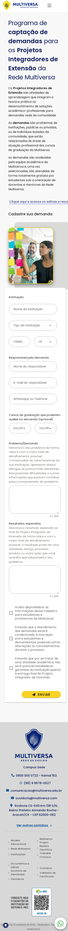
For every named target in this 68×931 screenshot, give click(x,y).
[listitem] (19, 842)
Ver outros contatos (32, 825)
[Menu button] (49, 5)
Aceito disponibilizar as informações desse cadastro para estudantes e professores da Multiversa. (36, 612)
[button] (33, 325)
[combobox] (45, 341)
